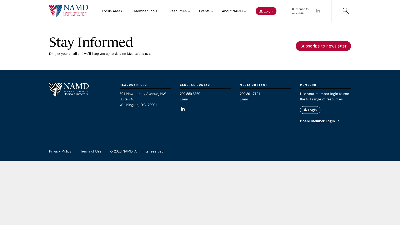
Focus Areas (112, 10)
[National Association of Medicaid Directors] (69, 11)
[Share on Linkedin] (318, 11)
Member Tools (145, 10)
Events (204, 10)
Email (184, 98)
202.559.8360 (190, 93)
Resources (178, 10)
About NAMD (232, 10)
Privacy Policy (60, 151)
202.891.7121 (250, 93)
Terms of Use (90, 151)
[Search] (345, 11)
